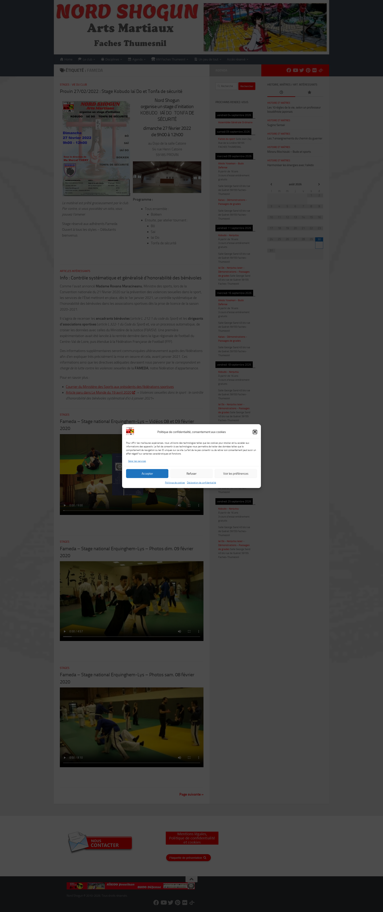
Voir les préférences (235, 473)
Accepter (147, 473)
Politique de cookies (175, 482)
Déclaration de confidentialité (201, 482)
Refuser (191, 473)
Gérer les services (137, 461)
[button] (255, 432)
